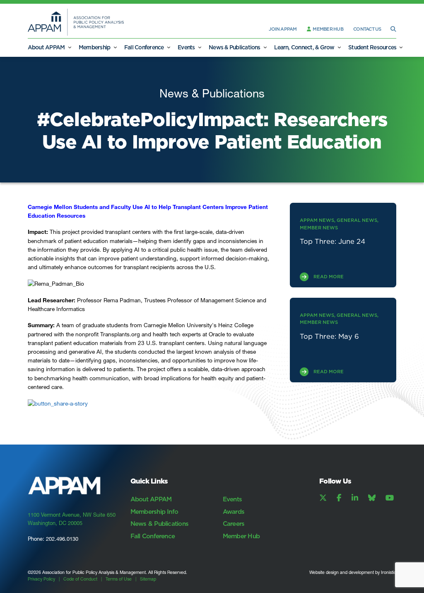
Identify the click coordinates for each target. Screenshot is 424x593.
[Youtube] (389, 498)
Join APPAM (282, 29)
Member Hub (327, 29)
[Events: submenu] (199, 47)
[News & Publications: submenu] (265, 47)
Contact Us (367, 29)
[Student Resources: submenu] (401, 47)
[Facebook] (339, 498)
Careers (234, 523)
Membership (94, 47)
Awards (233, 511)
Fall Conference (144, 47)
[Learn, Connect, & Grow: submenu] (339, 47)
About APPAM (46, 47)
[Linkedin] (355, 498)
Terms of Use (119, 579)
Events (186, 47)
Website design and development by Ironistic (352, 572)
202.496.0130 (62, 538)
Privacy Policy (41, 579)
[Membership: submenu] (115, 47)
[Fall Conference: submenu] (168, 47)
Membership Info (154, 511)
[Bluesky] (372, 498)
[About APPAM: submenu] (69, 47)
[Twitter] (323, 498)
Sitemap (148, 579)
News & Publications (234, 47)
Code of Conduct (80, 579)
